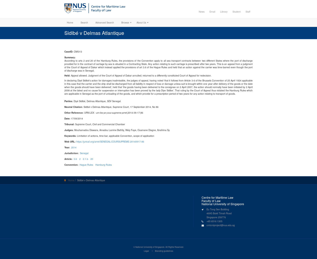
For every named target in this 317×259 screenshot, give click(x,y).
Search (84, 22)
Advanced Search (104, 22)
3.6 (75, 159)
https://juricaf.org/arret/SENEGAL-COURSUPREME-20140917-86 (110, 141)
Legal (146, 250)
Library (224, 11)
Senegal (84, 153)
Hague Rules (86, 164)
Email (212, 11)
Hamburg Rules (103, 164)
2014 (73, 147)
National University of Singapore (149, 246)
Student (236, 11)
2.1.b (85, 159)
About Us (140, 23)
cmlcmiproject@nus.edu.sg (221, 225)
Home (70, 22)
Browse (124, 23)
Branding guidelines (164, 250)
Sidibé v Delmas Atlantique (91, 180)
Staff (248, 11)
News (202, 11)
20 (91, 159)
